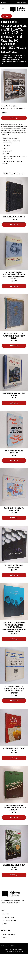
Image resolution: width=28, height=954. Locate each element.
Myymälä (6, 16)
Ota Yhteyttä (13, 949)
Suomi (4, 2)
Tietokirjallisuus (13, 106)
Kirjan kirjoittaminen (10, 920)
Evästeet (20, 949)
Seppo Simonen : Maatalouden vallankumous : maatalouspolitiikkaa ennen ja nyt (14, 808)
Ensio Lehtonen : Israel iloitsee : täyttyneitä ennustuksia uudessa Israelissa (14, 336)
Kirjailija (6, 914)
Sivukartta (20, 951)
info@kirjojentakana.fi (21, 2)
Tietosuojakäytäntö (10, 951)
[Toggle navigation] (3, 9)
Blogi (5, 923)
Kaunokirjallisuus (9, 917)
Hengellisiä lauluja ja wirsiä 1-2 (14, 217)
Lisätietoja (14, 118)
